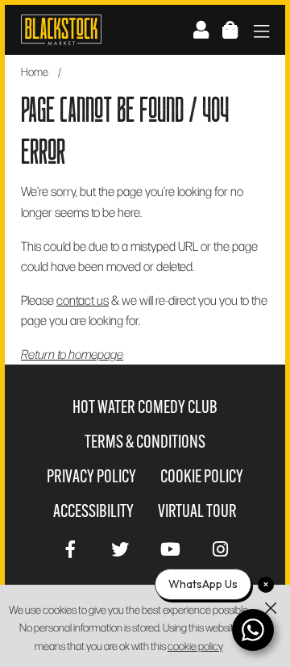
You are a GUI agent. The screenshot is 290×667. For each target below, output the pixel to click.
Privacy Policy (91, 476)
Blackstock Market (61, 30)
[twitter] (120, 547)
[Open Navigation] (261, 33)
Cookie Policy (201, 476)
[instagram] (219, 547)
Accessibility (93, 511)
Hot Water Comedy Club (145, 407)
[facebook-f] (70, 547)
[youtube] (169, 547)
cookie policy (195, 645)
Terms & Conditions (145, 441)
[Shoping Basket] (230, 29)
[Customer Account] (201, 29)
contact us (82, 299)
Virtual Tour (197, 511)
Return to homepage (72, 353)
